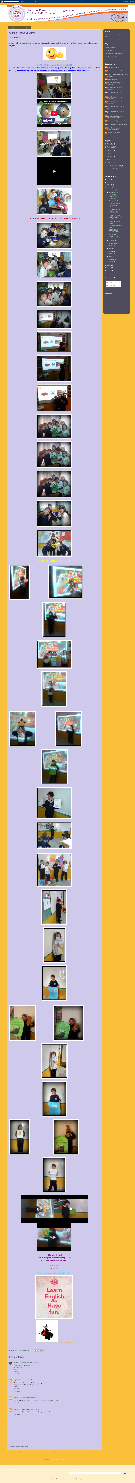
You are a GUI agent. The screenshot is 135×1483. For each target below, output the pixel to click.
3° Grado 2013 (109, 156)
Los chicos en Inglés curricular (116, 121)
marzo (111, 259)
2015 (109, 187)
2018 (109, 179)
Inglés (15, 1380)
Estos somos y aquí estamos (114, 53)
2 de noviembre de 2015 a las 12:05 (28, 1380)
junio (110, 251)
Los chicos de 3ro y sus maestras (114, 93)
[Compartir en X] (39, 1350)
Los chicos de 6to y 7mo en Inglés (115, 107)
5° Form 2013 (109, 162)
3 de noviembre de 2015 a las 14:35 (30, 1397)
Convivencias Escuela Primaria (116, 71)
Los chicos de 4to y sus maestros (114, 98)
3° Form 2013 (109, 153)
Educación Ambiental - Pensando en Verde (117, 75)
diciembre (112, 190)
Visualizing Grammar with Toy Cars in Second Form (115, 211)
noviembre (112, 192)
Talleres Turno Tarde (113, 133)
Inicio (56, 1453)
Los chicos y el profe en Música (117, 124)
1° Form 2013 (109, 144)
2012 (109, 270)
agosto (111, 246)
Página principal (110, 47)
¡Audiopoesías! (113, 201)
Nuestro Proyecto (110, 50)
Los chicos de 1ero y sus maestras (115, 83)
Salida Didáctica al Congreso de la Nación (114, 205)
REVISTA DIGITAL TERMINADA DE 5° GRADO (115, 217)
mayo (111, 254)
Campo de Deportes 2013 (113, 166)
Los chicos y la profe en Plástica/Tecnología (114, 128)
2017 (109, 182)
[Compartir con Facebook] (41, 1350)
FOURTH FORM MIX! (115, 237)
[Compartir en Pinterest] (43, 1350)
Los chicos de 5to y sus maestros (114, 102)
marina (16, 1362)
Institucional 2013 (110, 169)
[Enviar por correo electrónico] (35, 1350)
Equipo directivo (112, 79)
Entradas (111, 282)
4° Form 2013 (109, 159)
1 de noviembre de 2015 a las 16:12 (29, 1362)
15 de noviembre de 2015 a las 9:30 (30, 1409)
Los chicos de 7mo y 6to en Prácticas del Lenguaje (115, 117)
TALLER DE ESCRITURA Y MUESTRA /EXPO (115, 196)
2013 (109, 268)
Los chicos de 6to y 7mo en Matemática (115, 112)
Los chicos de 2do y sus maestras (114, 88)
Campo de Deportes (113, 67)
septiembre (112, 243)
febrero (111, 262)
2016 (109, 185)
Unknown (16, 1397)
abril (110, 256)
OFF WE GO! (113, 234)
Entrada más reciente (15, 1453)
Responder (17, 1374)
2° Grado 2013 (109, 150)
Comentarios (112, 285)
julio (110, 248)
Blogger (80, 1479)
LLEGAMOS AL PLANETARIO (114, 231)
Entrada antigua (95, 1453)
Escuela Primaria (110, 56)
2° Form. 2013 (109, 147)
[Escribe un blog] (37, 1350)
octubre (111, 240)
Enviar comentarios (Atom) (58, 1460)
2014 (109, 265)
